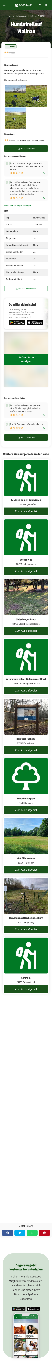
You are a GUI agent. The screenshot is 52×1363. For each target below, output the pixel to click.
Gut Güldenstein (26, 858)
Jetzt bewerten (27, 148)
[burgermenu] (4, 5)
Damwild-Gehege (26, 739)
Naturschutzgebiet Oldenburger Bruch (26, 679)
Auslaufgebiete (21, 16)
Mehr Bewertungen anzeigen (17, 205)
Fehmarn (33, 16)
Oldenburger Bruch (26, 619)
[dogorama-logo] (23, 5)
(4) (18, 53)
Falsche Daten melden (27, 289)
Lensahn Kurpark (26, 798)
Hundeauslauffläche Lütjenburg (26, 918)
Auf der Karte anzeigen (26, 359)
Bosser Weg (26, 559)
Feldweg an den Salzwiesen (26, 500)
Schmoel (25, 977)
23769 (42, 16)
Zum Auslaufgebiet (26, 511)
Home (10, 16)
